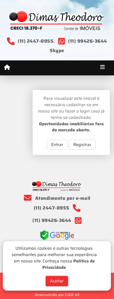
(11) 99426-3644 (87, 41)
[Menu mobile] (7, 68)
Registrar (82, 144)
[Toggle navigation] (102, 68)
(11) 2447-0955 (35, 41)
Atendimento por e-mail (62, 198)
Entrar (57, 144)
